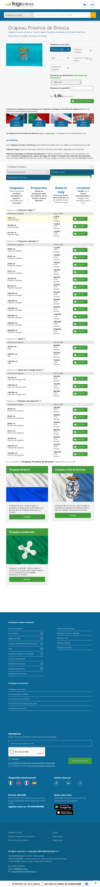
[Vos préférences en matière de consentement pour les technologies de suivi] (95, 882)
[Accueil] (19, 4)
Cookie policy (57, 840)
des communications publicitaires (42, 766)
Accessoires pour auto (17, 708)
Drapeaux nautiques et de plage (21, 654)
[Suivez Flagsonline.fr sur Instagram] (56, 783)
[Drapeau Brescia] (27, 487)
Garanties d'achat (15, 832)
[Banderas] (34, 783)
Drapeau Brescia (19, 469)
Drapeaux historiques (16, 663)
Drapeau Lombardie (21, 532)
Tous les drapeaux (15, 628)
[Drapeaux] (26, 783)
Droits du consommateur (18, 840)
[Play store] (63, 807)
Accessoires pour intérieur (18, 694)
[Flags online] (18, 783)
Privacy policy (57, 836)
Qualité (55, 832)
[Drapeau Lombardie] (27, 550)
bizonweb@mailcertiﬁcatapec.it (24, 871)
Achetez (27, 517)
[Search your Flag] (93, 15)
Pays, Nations (13, 633)
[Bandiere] (10, 783)
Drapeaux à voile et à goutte (68, 633)
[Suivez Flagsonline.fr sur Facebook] (80, 783)
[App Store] (64, 812)
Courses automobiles (16, 659)
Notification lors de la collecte (26, 884)
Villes (10, 649)
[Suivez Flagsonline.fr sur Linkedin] (68, 783)
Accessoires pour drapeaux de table (22, 703)
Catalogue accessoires (18, 683)
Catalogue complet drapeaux (21, 622)
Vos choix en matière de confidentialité (62, 884)
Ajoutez (81, 219)
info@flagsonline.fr (20, 869)
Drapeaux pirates (64, 643)
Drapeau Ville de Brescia (70, 469)
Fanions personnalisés (66, 628)
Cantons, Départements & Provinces (22, 643)
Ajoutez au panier (83, 101)
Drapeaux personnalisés (17, 674)
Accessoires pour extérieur (18, 699)
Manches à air (62, 638)
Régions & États (14, 638)
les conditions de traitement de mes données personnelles (31, 763)
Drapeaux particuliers (16, 669)
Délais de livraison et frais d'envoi (21, 836)
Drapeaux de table (64, 647)
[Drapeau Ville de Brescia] (73, 487)
